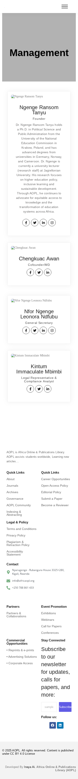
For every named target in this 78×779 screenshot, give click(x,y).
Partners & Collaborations (16, 614)
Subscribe (65, 707)
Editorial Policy (51, 492)
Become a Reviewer (55, 505)
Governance (14, 498)
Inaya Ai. (30, 767)
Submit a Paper (51, 498)
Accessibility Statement (14, 553)
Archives (12, 492)
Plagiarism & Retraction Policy (17, 543)
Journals (12, 485)
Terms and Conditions (21, 529)
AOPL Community (18, 505)
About (10, 479)
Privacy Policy (15, 535)
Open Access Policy (54, 485)
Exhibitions (48, 613)
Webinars (47, 619)
